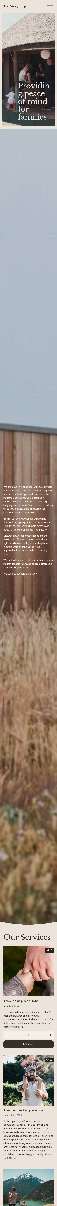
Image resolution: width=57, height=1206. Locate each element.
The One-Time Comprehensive (23, 1110)
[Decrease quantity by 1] (6, 1035)
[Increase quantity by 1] (50, 1035)
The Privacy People (15, 6)
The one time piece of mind (20, 1001)
